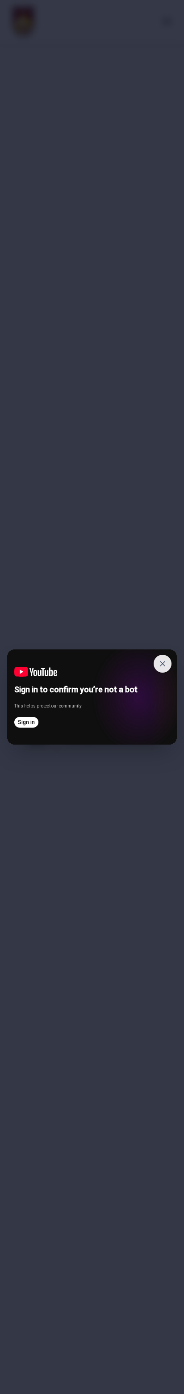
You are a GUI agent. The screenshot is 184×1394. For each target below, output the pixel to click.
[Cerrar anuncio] (162, 664)
